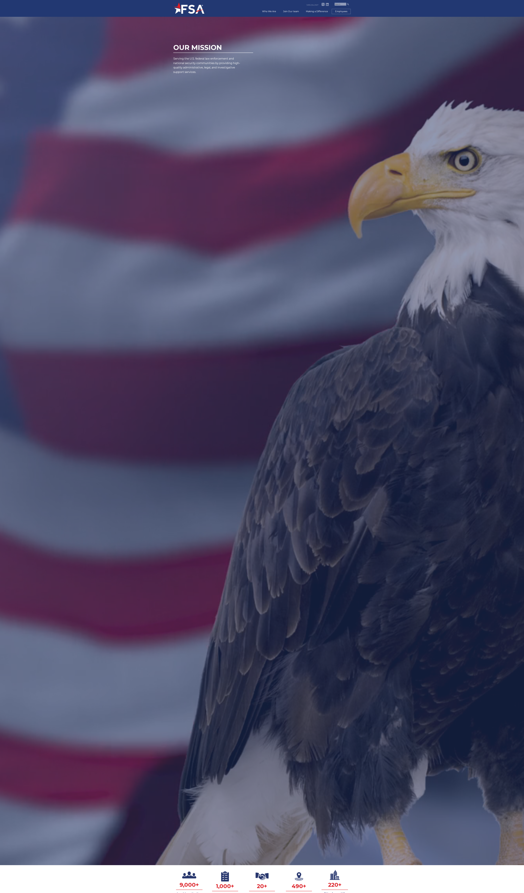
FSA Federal (189, 8)
